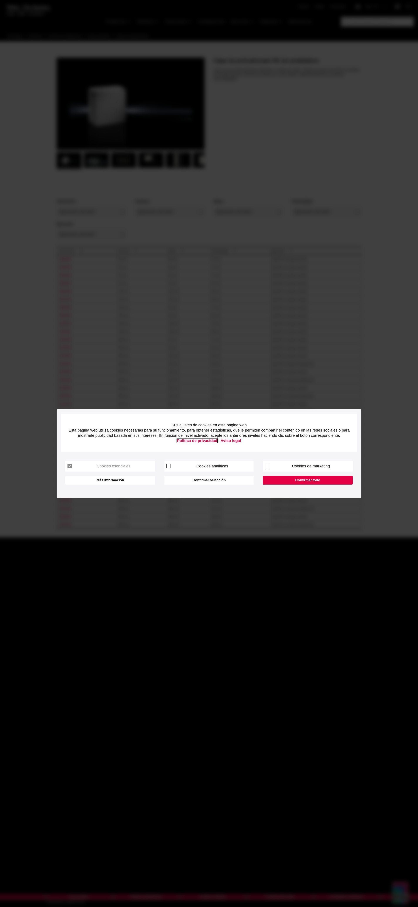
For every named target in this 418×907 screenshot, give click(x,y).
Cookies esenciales (113, 466)
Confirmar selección (209, 480)
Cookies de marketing (311, 466)
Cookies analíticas (212, 466)
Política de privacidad (197, 440)
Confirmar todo (307, 480)
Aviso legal (231, 440)
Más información (110, 480)
